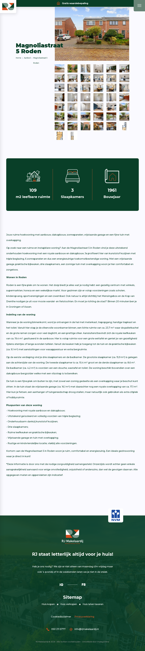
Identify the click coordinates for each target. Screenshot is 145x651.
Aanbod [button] (27, 58)
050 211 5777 (58, 629)
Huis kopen (48, 604)
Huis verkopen (68, 604)
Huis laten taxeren (93, 604)
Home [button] (18, 58)
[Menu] (139, 5)
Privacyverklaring (83, 616)
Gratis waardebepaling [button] (74, 3)
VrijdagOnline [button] (103, 642)
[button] (8, 6)
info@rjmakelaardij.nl (86, 629)
